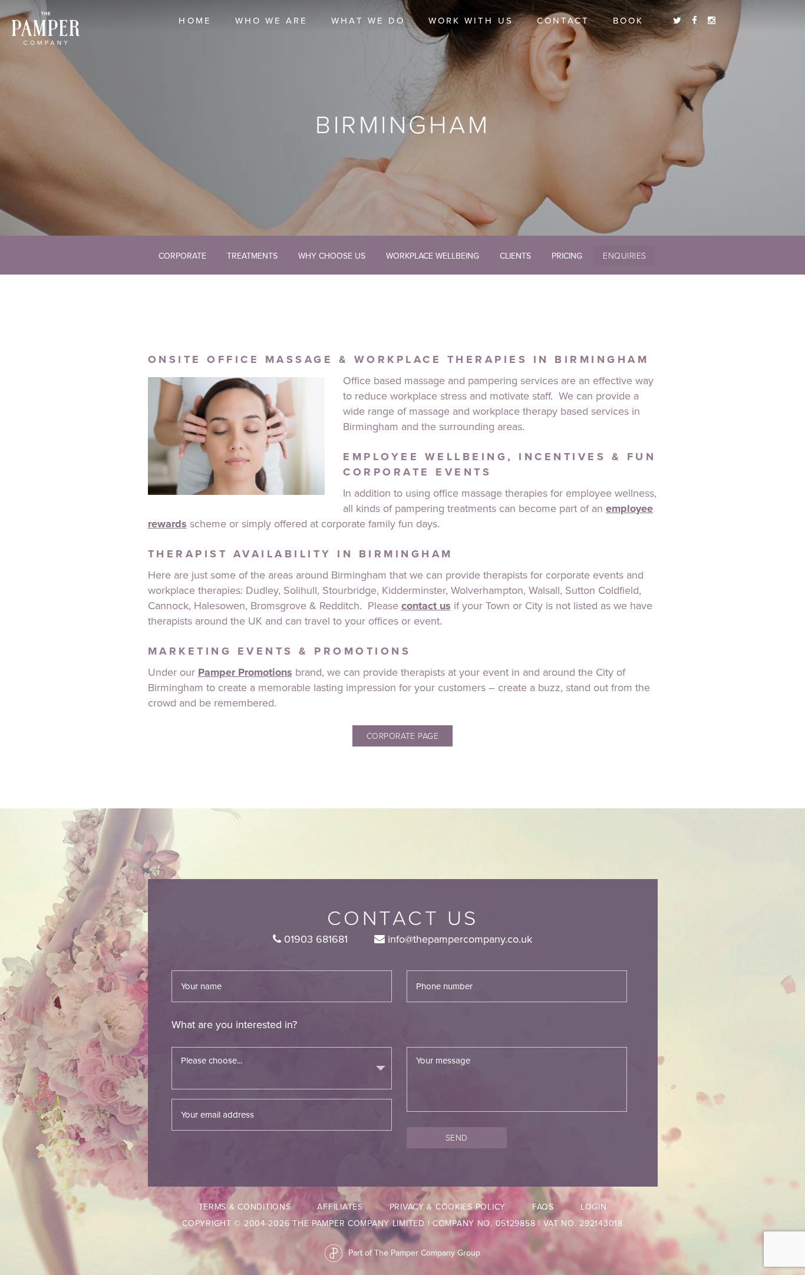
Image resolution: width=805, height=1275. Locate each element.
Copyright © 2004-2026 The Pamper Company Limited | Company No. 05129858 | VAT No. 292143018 (402, 1223)
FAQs (543, 1207)
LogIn (593, 1207)
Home (195, 20)
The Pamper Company (46, 28)
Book (628, 20)
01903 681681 (314, 939)
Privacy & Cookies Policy (448, 1207)
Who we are (271, 20)
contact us (426, 605)
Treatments (252, 256)
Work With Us (470, 20)
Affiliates (339, 1207)
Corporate (182, 256)
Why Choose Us (331, 256)
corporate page (402, 735)
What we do (368, 20)
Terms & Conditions (245, 1207)
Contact (563, 20)
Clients (515, 256)
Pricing (567, 256)
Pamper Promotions (245, 672)
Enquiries (624, 255)
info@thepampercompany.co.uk (458, 939)
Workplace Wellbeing (432, 256)
